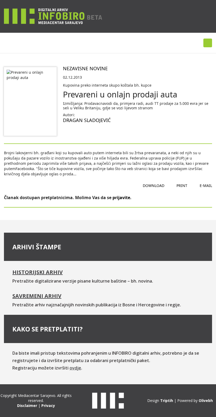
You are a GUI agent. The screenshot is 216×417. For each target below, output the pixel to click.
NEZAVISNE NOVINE (85, 68)
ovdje (75, 368)
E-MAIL (206, 185)
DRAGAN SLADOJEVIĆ (87, 120)
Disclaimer (27, 405)
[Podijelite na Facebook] (67, 133)
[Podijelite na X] (84, 133)
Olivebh (206, 400)
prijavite (121, 197)
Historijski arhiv (37, 272)
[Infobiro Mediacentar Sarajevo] (53, 15)
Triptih (166, 400)
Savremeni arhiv (36, 295)
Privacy (48, 405)
